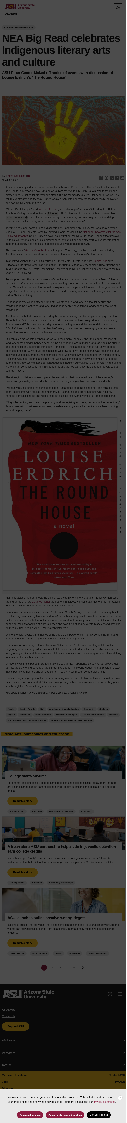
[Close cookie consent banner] (120, 1097)
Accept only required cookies (65, 1115)
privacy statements (104, 1101)
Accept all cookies (30, 1115)
